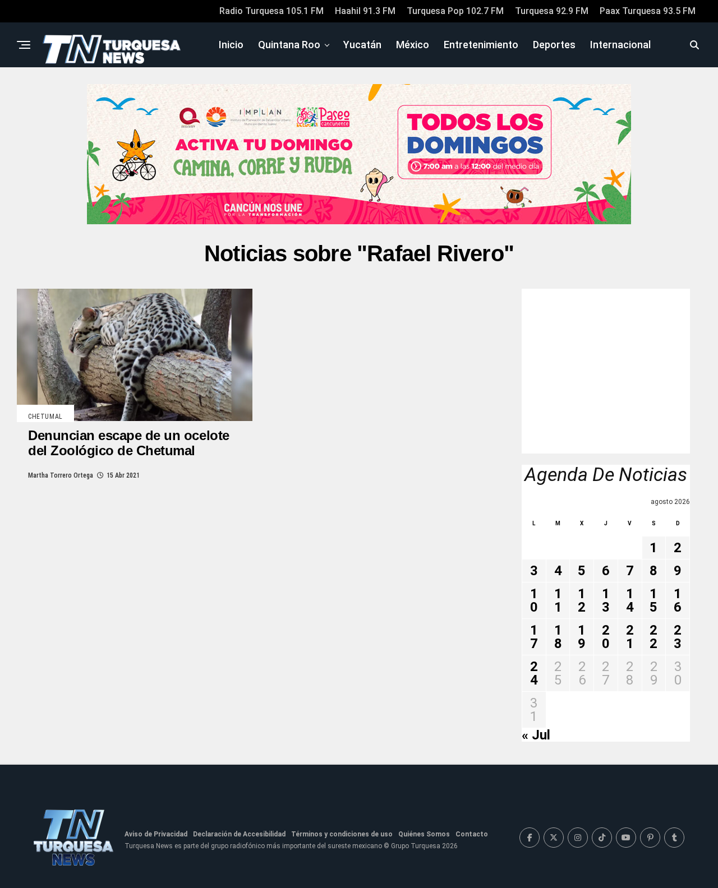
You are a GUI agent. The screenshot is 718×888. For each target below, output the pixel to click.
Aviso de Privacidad (156, 834)
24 (534, 673)
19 (582, 636)
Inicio (231, 44)
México (412, 44)
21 (630, 636)
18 (558, 636)
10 (534, 600)
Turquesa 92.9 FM (551, 11)
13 (606, 600)
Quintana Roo (289, 44)
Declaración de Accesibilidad (239, 834)
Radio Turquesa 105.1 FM (271, 11)
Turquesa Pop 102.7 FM (455, 11)
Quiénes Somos (424, 834)
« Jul (536, 735)
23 (678, 636)
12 (582, 600)
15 (653, 600)
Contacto (471, 834)
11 (558, 600)
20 (606, 636)
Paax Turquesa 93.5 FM (648, 11)
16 (678, 600)
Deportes (554, 44)
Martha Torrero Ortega (60, 475)
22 (653, 636)
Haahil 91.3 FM (365, 11)
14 (630, 600)
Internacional (620, 44)
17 (534, 636)
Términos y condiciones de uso (342, 834)
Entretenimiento (481, 44)
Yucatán (362, 44)
